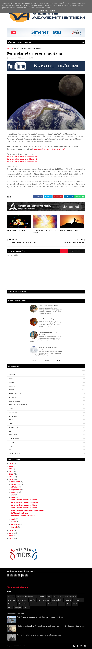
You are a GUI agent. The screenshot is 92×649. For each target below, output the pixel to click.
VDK (10, 431)
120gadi (12, 442)
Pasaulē (12, 382)
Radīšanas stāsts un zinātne (23, 516)
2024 (11, 469)
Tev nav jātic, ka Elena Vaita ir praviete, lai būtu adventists (39, 635)
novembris (16, 484)
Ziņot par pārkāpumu (17, 587)
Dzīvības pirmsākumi (19, 513)
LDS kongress (14, 401)
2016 (11, 538)
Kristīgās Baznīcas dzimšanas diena (44, 231)
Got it (52, 11)
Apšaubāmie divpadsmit (18, 405)
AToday (12, 390)
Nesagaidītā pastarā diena (48, 306)
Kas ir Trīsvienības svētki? (16, 230)
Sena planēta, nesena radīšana (24, 508)
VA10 (10, 423)
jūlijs (13, 495)
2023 (11, 471)
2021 (11, 477)
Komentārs (13, 427)
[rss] (74, 646)
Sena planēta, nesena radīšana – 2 (22, 159)
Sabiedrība (13, 408)
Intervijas (13, 397)
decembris (16, 482)
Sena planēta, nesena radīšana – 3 (22, 161)
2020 (11, 479)
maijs (13, 519)
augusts (15, 492)
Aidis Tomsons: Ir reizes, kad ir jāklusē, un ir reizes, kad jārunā (40, 617)
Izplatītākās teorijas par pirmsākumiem (27, 510)
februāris (15, 524)
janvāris (14, 527)
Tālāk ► (59, 360)
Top (10, 446)
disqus (72, 251)
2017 (11, 536)
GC (10, 450)
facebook (80, 251)
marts (13, 522)
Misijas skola (14, 438)
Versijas (12, 386)
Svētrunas (13, 416)
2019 (11, 530)
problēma (13, 412)
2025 (11, 466)
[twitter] (81, 646)
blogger (64, 251)
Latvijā (11, 371)
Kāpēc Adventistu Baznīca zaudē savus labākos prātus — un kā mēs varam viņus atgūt (50, 626)
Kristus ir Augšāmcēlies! (69, 230)
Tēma (16, 48)
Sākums (11, 42)
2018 (11, 533)
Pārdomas (13, 375)
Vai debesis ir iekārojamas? (48, 319)
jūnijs (13, 498)
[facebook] (77, 646)
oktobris (15, 487)
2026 (11, 463)
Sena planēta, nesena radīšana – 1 (22, 156)
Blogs (28, 42)
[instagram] (84, 646)
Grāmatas (13, 435)
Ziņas (20, 42)
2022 (11, 474)
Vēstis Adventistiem (25, 646)
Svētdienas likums (16, 454)
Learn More (43, 11)
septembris (16, 490)
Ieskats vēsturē (15, 393)
